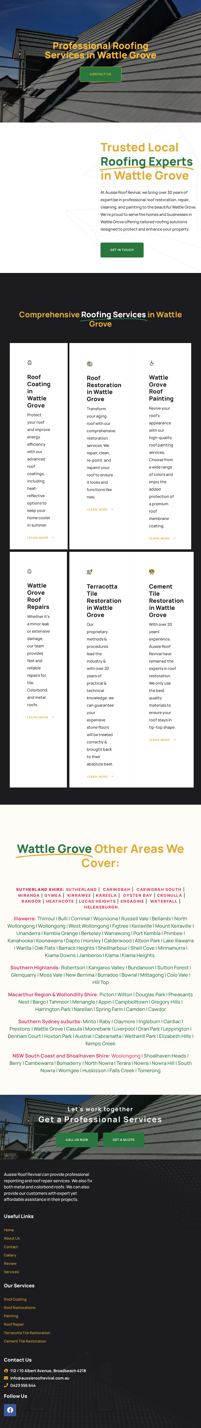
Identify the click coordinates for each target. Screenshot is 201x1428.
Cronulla (169, 895)
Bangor (31, 901)
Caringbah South (159, 889)
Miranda (29, 895)
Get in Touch (122, 250)
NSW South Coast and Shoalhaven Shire (61, 1055)
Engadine (132, 901)
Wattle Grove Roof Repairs (38, 595)
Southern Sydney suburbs (49, 1021)
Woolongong (125, 1055)
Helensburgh (101, 907)
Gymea (52, 895)
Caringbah (116, 889)
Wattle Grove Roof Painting (161, 387)
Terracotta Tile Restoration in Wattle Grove (104, 600)
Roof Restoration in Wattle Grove (104, 388)
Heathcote (60, 901)
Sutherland (81, 889)
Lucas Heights (96, 901)
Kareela (106, 895)
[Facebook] (10, 1410)
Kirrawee (79, 895)
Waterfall (163, 901)
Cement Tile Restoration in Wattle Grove (166, 600)
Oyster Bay (137, 895)
